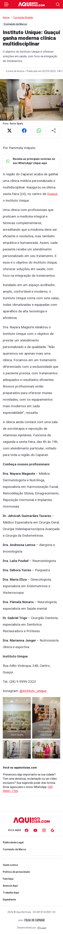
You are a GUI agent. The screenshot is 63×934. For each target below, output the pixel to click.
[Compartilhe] (53, 131)
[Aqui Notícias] (31, 4)
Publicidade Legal (13, 842)
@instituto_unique (33, 691)
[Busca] (57, 4)
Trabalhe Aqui (11, 892)
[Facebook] (27, 830)
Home (6, 17)
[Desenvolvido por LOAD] (41, 927)
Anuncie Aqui (10, 885)
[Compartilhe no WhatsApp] (39, 131)
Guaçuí (52, 194)
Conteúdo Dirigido (23, 17)
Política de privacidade (16, 871)
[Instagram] (44, 830)
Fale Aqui (8, 878)
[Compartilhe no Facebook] (24, 131)
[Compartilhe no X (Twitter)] (9, 131)
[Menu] (6, 4)
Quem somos (10, 865)
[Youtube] (35, 830)
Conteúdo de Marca (14, 849)
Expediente (9, 899)
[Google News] (52, 830)
